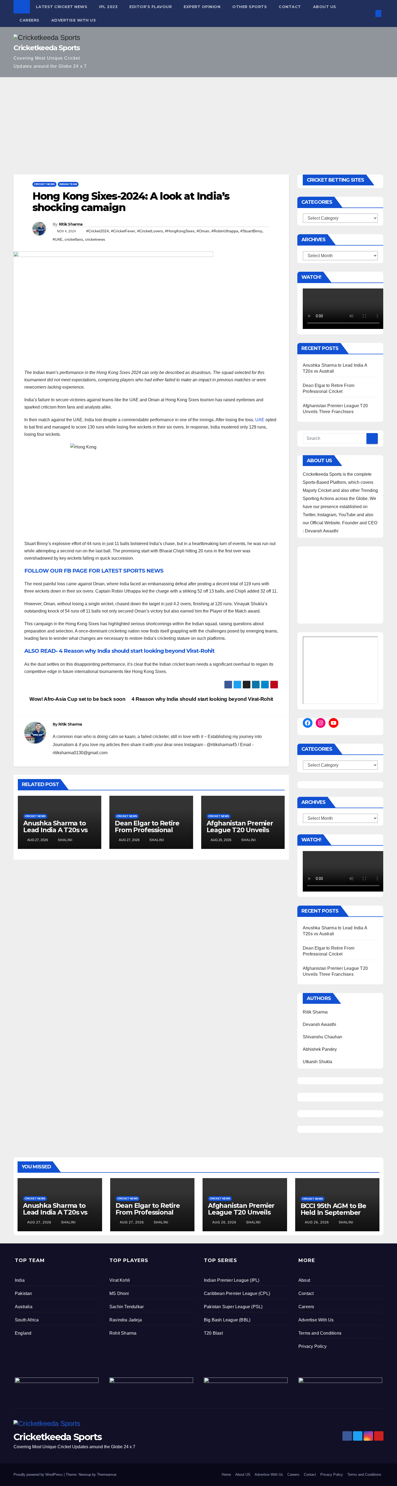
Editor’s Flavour (150, 6)
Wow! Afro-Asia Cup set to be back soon (77, 699)
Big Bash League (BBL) (227, 1320)
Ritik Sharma (71, 224)
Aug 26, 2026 (224, 1222)
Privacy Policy (312, 1346)
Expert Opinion (202, 6)
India (20, 1280)
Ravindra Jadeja (125, 1320)
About (304, 1280)
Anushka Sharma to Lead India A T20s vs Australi (55, 830)
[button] (369, 13)
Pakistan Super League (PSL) (233, 1306)
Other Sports (249, 6)
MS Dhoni (119, 1293)
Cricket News (44, 184)
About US (324, 6)
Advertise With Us (73, 20)
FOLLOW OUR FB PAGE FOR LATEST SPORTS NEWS (93, 570)
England (23, 1333)
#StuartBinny (251, 231)
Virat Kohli (119, 1280)
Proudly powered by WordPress (39, 1475)
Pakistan (23, 1293)
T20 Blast (213, 1333)
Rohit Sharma (122, 1333)
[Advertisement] (198, 117)
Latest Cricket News (62, 6)
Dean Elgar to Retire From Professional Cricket (147, 830)
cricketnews (95, 239)
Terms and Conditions (319, 1333)
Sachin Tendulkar (126, 1306)
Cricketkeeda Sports (47, 47)
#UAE (57, 239)
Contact (290, 6)
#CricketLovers (150, 231)
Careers (29, 20)
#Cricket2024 (97, 231)
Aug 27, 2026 (39, 1222)
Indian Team (68, 184)
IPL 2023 (108, 6)
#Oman (203, 231)
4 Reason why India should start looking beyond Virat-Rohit (203, 699)
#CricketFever (123, 231)
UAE (259, 419)
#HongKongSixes (179, 231)
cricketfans (74, 239)
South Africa (27, 1320)
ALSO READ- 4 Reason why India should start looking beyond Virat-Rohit (119, 651)
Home (226, 1475)
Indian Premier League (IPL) (231, 1280)
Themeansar (106, 1475)
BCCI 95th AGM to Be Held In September (333, 1209)
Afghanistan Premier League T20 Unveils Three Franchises (240, 830)
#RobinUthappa (224, 231)
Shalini (64, 840)
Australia (23, 1306)
